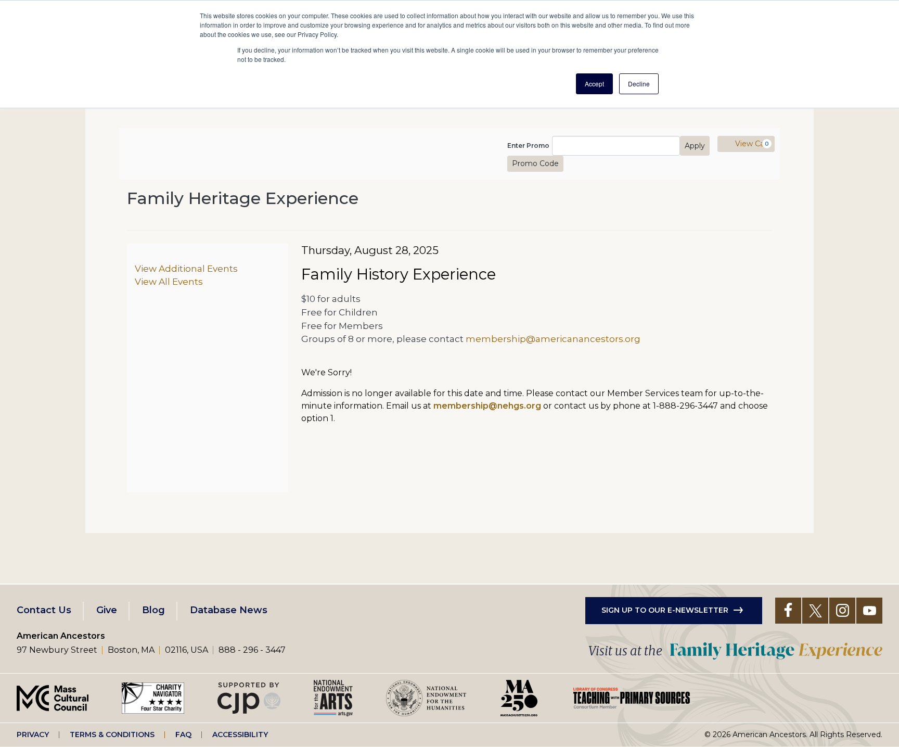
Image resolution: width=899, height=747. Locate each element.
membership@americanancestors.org (553, 338)
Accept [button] (594, 83)
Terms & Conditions (112, 734)
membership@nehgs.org (487, 406)
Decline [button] (639, 83)
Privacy (33, 734)
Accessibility (240, 734)
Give (106, 610)
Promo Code (535, 163)
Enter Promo (528, 146)
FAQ (183, 734)
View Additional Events (186, 268)
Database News (228, 610)
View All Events (169, 281)
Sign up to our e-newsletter (664, 610)
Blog (153, 610)
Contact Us (44, 610)
